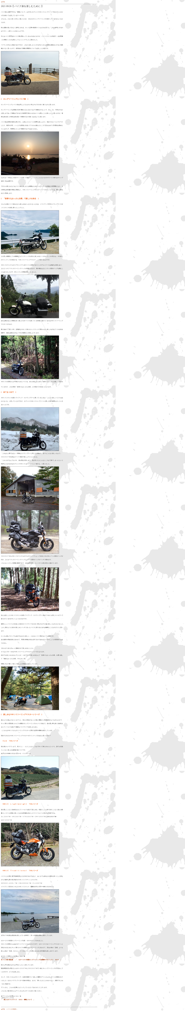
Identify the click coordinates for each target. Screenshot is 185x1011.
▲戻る (3, 2)
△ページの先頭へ (11, 1009)
